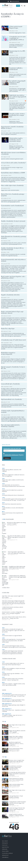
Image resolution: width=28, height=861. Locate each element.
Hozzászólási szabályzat (7, 853)
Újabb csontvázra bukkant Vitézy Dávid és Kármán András (16, 785)
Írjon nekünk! (5, 841)
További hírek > (6, 587)
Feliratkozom (7, 458)
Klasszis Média (5, 851)
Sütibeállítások (5, 857)
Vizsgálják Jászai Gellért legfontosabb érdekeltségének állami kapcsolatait (17, 567)
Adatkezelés (4, 849)
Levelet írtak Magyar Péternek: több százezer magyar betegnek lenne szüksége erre (17, 809)
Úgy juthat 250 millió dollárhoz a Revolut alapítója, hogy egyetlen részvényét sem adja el (16, 537)
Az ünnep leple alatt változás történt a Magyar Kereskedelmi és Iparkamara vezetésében (17, 774)
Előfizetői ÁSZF (5, 855)
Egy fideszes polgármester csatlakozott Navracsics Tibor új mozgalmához (16, 744)
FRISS (18, 5)
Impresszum (4, 845)
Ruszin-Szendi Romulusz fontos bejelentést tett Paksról (16, 749)
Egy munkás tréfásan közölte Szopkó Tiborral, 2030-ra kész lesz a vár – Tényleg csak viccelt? (14, 617)
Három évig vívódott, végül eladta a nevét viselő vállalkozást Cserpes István (16, 552)
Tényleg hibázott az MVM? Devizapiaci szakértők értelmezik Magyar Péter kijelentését (17, 803)
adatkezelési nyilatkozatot (11, 455)
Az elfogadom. (13, 455)
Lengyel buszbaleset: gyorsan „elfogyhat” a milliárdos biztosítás (16, 815)
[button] (8, 1)
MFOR (7, 5)
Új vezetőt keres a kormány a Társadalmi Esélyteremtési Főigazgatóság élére (15, 767)
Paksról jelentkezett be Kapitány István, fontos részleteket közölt (16, 779)
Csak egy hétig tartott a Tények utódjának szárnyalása (16, 796)
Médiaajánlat (5, 843)
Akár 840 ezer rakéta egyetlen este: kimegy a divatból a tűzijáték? (16, 523)
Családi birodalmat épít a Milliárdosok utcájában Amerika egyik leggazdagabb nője (17, 577)
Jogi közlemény (5, 847)
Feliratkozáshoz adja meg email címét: (12, 448)
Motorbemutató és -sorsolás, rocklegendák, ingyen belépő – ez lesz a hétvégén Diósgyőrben (13, 612)
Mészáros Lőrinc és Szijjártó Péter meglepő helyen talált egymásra (16, 761)
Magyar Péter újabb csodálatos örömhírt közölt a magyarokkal (16, 737)
